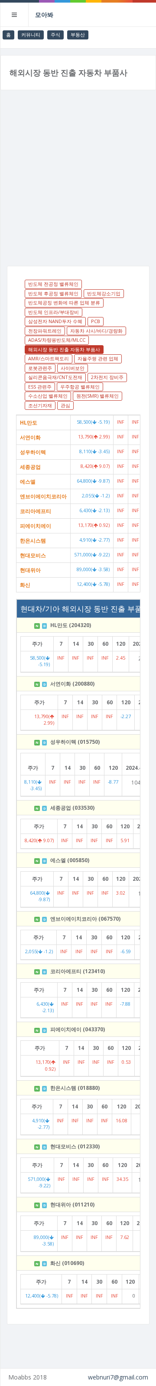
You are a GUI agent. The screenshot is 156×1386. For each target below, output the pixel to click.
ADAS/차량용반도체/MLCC (56, 340)
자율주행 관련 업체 (98, 358)
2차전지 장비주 (107, 377)
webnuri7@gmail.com (118, 1377)
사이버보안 (72, 368)
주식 (55, 34)
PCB (95, 321)
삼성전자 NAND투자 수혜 (55, 321)
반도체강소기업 (103, 293)
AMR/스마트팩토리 (48, 358)
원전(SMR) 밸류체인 (97, 395)
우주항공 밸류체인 (80, 386)
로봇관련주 (40, 368)
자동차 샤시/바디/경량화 (96, 330)
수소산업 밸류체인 (48, 395)
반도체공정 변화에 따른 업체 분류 (64, 302)
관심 (65, 405)
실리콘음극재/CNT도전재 (55, 377)
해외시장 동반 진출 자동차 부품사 (64, 349)
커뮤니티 (30, 34)
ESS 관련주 (40, 386)
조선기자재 (40, 405)
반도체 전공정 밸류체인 (53, 284)
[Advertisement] (78, 183)
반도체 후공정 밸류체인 (53, 293)
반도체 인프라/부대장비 (53, 312)
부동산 (78, 34)
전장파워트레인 (45, 330)
